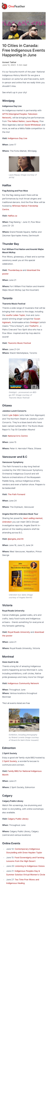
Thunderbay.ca (15, 270)
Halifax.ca (12, 216)
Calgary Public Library (18, 819)
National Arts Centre (18, 436)
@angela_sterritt (16, 539)
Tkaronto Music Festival (19, 343)
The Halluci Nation (16, 121)
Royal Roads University (19, 632)
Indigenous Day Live (17, 138)
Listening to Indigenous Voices (30, 866)
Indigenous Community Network (23, 683)
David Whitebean (33, 125)
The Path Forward (16, 494)
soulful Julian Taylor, (15, 315)
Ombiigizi (34, 322)
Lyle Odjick (13, 415)
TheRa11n (34, 326)
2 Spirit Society (9, 761)
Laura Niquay (32, 121)
